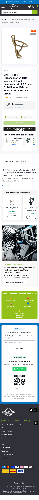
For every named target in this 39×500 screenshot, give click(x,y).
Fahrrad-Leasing (7, 434)
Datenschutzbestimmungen (12, 396)
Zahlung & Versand (8, 454)
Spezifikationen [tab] (21, 161)
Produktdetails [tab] (8, 161)
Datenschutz (6, 448)
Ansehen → (14, 144)
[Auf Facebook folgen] (31, 410)
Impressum (5, 458)
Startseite (4, 19)
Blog (3, 427)
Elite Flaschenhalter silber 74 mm (16, 139)
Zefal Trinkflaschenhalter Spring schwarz (31, 208)
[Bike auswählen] (26, 6)
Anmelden (21, 369)
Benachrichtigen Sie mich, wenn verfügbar (19, 129)
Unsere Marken (7, 431)
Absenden (19, 348)
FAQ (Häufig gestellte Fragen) (11, 424)
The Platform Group (31, 492)
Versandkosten (19, 107)
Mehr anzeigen (6, 186)
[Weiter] (36, 205)
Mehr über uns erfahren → (15, 282)
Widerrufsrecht (6, 451)
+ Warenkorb (12, 215)
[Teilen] (34, 70)
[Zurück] (2, 205)
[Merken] (30, 70)
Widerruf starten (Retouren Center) (15, 420)
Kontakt (4, 438)
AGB (3, 444)
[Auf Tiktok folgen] (36, 410)
